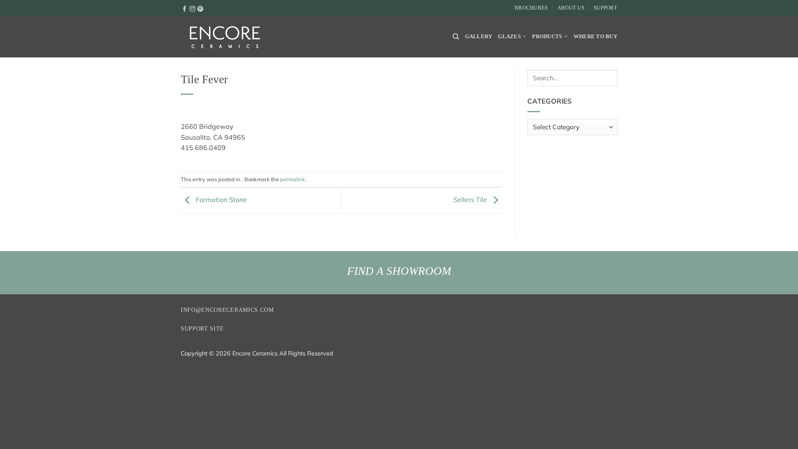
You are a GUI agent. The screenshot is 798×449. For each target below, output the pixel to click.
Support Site (202, 329)
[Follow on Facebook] (184, 8)
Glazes (509, 36)
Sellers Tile (471, 199)
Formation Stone (220, 199)
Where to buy (595, 36)
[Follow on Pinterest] (200, 8)
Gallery (479, 36)
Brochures (531, 8)
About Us (570, 8)
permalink (292, 179)
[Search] (456, 36)
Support (605, 8)
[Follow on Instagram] (192, 8)
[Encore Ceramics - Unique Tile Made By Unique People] (224, 36)
